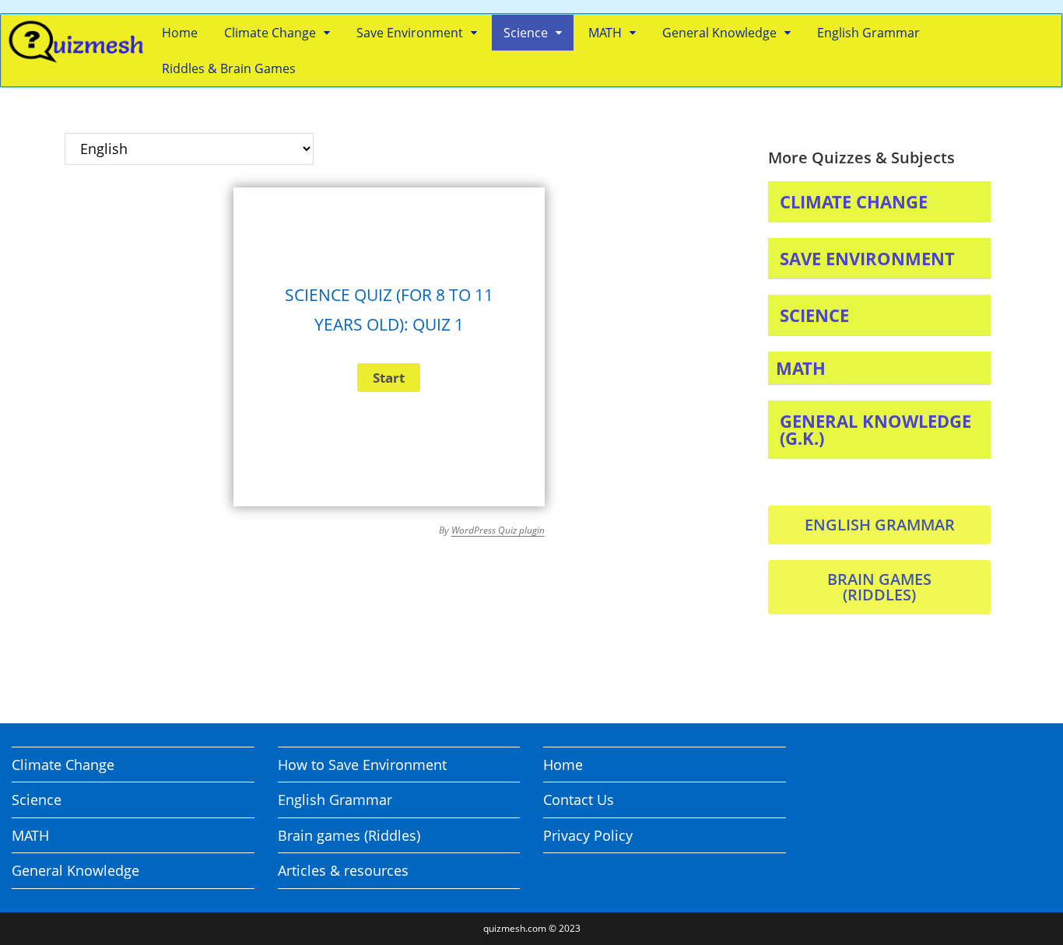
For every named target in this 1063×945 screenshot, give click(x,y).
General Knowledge (719, 32)
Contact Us (578, 799)
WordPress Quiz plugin (498, 530)
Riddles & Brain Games (229, 68)
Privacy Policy (588, 835)
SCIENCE (814, 315)
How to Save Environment (362, 764)
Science (525, 32)
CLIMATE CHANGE (854, 201)
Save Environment (409, 32)
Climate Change (270, 32)
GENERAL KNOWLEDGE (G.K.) (875, 429)
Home (180, 32)
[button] (879, 201)
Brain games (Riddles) (349, 835)
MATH (605, 32)
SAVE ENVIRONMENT (867, 258)
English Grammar (868, 32)
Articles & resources (343, 870)
